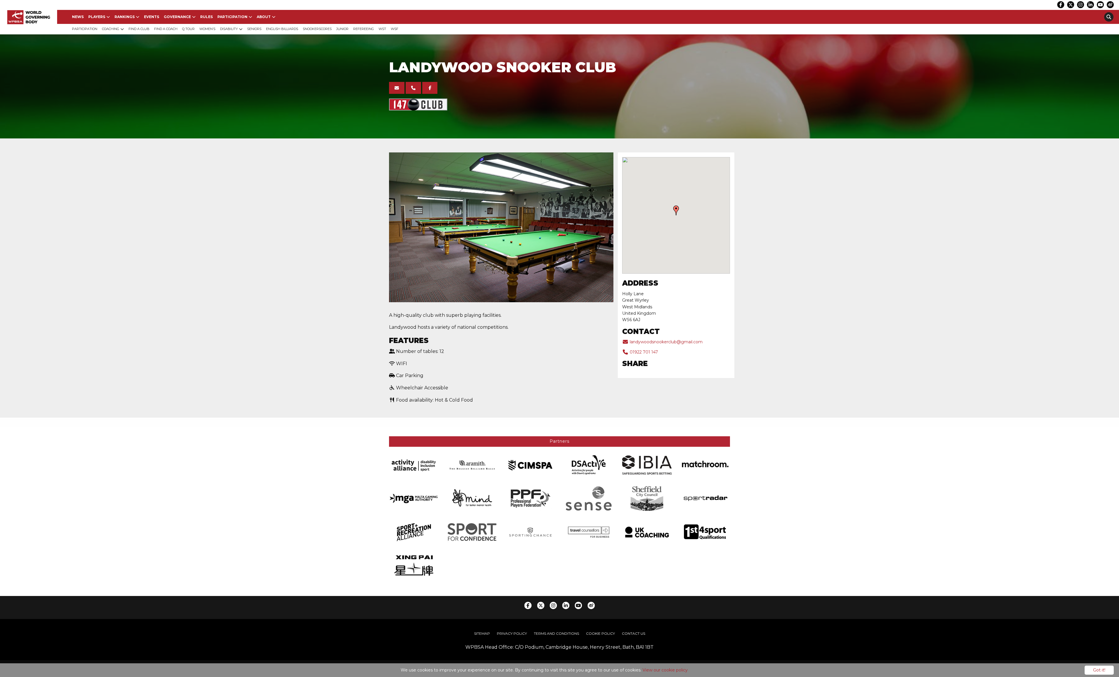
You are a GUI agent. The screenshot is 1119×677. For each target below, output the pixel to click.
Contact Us (633, 633)
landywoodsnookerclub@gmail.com (666, 341)
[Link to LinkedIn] (1090, 4)
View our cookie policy (665, 670)
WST (382, 29)
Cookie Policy (600, 633)
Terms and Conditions (556, 633)
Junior (342, 29)
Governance (177, 17)
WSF (394, 29)
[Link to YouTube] (1100, 4)
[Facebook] (430, 88)
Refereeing (363, 29)
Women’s (207, 29)
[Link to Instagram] (1080, 4)
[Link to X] (1070, 4)
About (264, 17)
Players (96, 17)
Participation (232, 17)
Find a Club (139, 29)
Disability (229, 29)
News (78, 17)
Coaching (110, 29)
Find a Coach (165, 29)
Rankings (125, 17)
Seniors (254, 29)
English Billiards (282, 29)
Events (151, 17)
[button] (676, 210)
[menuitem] (78, 17)
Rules (206, 17)
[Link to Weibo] (1110, 4)
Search (1109, 17)
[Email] (396, 88)
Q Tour (188, 29)
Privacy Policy (512, 633)
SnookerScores (317, 29)
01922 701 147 (643, 352)
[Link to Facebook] (1060, 4)
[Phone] (413, 88)
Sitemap (482, 633)
